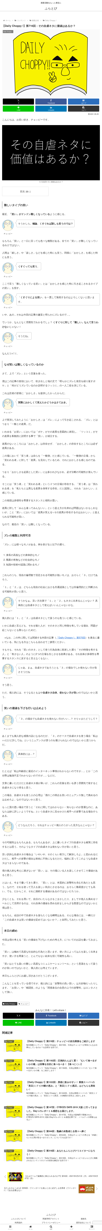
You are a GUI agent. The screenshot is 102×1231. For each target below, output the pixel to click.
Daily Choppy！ (10, 1004)
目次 (22, 191)
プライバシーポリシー (51, 1222)
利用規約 (18, 1222)
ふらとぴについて (18, 1218)
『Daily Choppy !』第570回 (70, 637)
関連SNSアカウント (51, 1218)
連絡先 (83, 1218)
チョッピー (25, 1004)
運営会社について (83, 1222)
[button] (83, 109)
